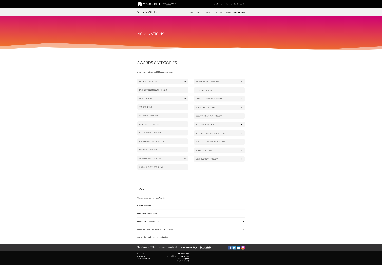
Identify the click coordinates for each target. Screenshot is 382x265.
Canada (215, 4)
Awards (198, 12)
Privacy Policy (141, 256)
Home (191, 12)
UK (222, 4)
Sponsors (228, 12)
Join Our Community (238, 4)
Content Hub (218, 12)
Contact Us (140, 254)
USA (227, 4)
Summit (207, 12)
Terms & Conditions (143, 259)
